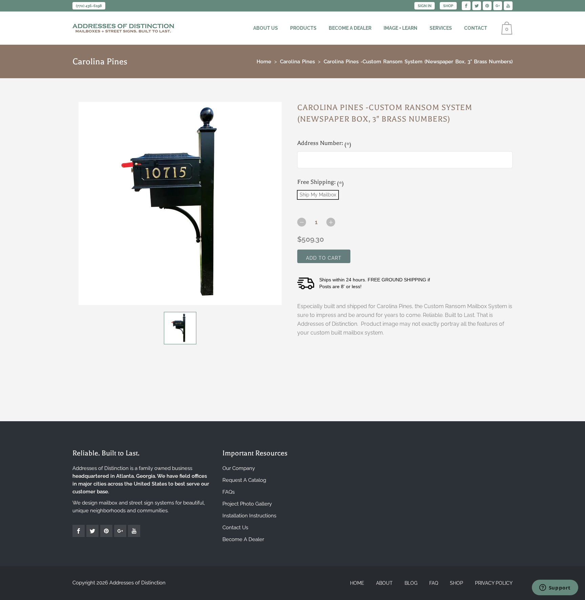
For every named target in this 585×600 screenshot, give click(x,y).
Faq (433, 583)
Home (357, 583)
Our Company (238, 468)
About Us (265, 28)
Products (303, 28)
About (384, 583)
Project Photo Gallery (247, 504)
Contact (475, 28)
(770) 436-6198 (89, 6)
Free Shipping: (320, 182)
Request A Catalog (244, 480)
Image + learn (400, 28)
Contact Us (235, 527)
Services (441, 28)
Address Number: (324, 144)
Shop (448, 6)
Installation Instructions (249, 516)
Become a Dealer (350, 28)
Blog (411, 583)
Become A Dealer (243, 539)
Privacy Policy (494, 583)
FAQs (228, 492)
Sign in (424, 6)
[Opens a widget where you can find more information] (555, 588)
